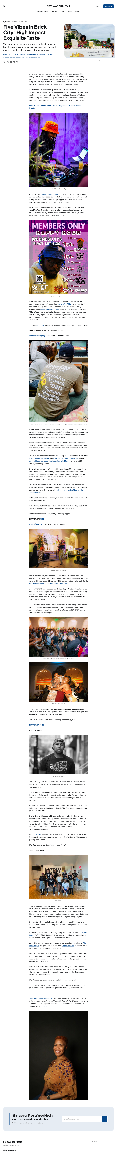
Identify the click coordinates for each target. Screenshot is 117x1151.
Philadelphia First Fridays (50, 194)
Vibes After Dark (9, 58)
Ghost (15, 1150)
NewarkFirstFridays (65, 304)
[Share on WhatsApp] (17, 62)
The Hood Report (74, 11)
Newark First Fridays (33, 58)
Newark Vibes (31, 54)
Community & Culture (10, 54)
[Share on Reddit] (14, 62)
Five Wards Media (58, 6)
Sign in (98, 6)
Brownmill (20, 58)
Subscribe (108, 6)
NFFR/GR (40, 325)
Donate (62, 11)
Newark (22, 54)
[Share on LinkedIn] (11, 62)
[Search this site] (4, 6)
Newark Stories (42, 11)
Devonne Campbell (11, 22)
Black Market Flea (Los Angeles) (65, 458)
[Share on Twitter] (4, 62)
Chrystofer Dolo (68, 946)
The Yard (50, 54)
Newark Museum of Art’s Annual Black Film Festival (48, 584)
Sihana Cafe (41, 54)
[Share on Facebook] (8, 62)
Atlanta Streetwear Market (39, 458)
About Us (54, 11)
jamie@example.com (72, 1119)
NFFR (57, 309)
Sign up (94, 1141)
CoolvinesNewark (47, 309)
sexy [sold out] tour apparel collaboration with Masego (49, 461)
